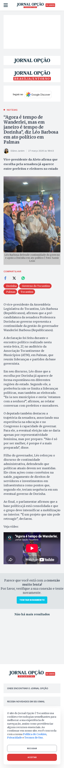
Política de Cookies (34, 734)
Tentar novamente (32, 600)
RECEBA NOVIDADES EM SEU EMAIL (26, 701)
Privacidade (14, 737)
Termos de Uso (33, 737)
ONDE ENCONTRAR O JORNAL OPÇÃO (27, 688)
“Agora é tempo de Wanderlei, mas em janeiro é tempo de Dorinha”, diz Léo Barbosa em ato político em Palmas (31, 129)
